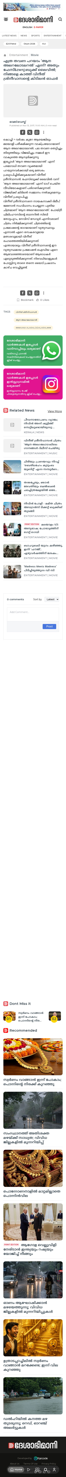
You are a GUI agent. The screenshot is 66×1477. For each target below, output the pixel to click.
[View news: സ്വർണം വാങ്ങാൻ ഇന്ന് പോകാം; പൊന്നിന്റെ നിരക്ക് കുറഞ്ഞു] (33, 1056)
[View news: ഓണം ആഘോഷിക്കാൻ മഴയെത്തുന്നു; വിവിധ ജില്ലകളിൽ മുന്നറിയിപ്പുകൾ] (33, 1280)
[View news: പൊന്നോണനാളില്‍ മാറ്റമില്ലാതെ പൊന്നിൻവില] (33, 1168)
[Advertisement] (33, 781)
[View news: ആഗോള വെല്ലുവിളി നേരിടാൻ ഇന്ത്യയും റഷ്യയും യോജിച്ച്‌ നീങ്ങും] (33, 1222)
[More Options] (43, 132)
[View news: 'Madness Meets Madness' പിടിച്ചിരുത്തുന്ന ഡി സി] (12, 571)
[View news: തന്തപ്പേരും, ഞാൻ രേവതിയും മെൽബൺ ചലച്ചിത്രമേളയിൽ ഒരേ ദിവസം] (12, 487)
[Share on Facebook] (22, 132)
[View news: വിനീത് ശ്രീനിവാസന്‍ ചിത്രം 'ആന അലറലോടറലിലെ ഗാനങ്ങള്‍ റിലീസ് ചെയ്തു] (12, 445)
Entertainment (52, 35)
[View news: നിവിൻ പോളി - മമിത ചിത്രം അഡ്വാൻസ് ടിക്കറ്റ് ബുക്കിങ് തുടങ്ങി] (12, 508)
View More (55, 411)
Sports (35, 35)
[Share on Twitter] (29, 132)
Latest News (9, 35)
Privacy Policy (49, 1463)
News (24, 35)
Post (49, 626)
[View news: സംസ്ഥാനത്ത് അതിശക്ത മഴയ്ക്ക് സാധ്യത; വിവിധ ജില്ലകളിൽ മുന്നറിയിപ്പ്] (33, 1110)
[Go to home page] (33, 19)
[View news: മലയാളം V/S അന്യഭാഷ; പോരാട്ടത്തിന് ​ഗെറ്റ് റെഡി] (12, 529)
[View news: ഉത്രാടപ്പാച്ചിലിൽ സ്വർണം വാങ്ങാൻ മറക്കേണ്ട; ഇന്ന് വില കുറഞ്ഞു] (33, 1337)
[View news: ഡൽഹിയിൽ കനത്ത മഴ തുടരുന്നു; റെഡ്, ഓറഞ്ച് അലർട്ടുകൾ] (33, 1395)
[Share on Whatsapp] (36, 132)
